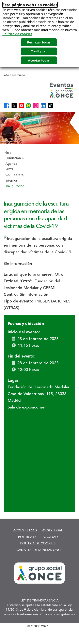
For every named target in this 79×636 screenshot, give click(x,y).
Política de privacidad (38, 537)
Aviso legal (52, 530)
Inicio (8, 153)
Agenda (11, 164)
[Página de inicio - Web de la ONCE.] (39, 90)
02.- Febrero (14, 175)
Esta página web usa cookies (30, 5)
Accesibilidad (25, 530)
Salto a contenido (14, 75)
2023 (9, 169)
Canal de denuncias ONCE (39, 550)
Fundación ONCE (17, 158)
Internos (11, 181)
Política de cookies (17, 34)
